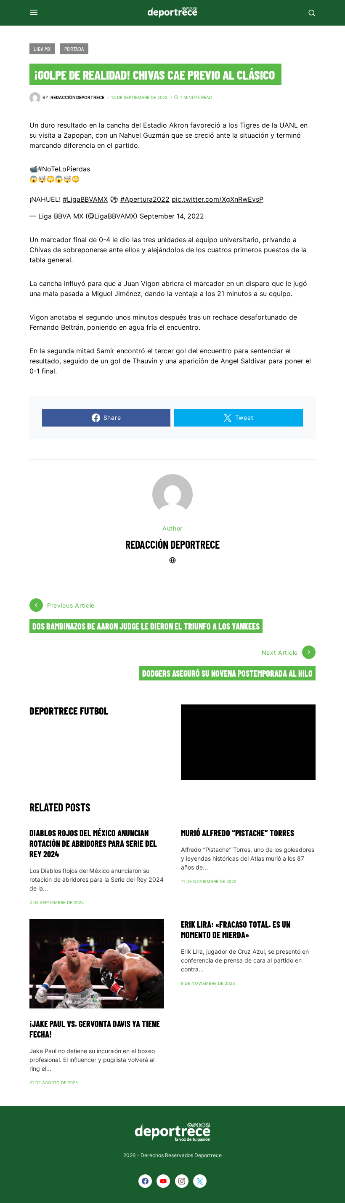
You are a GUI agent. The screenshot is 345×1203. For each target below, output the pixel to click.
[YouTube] (163, 1181)
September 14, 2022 (172, 216)
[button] (33, 13)
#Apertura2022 (145, 199)
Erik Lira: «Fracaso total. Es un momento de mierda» (235, 929)
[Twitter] (200, 1181)
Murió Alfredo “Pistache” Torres (237, 833)
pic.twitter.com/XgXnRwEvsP (217, 199)
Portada (74, 49)
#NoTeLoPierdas (64, 169)
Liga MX (42, 49)
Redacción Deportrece (172, 544)
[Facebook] (145, 1181)
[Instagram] (181, 1181)
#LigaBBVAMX (85, 199)
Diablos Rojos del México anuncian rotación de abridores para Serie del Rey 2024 (93, 843)
